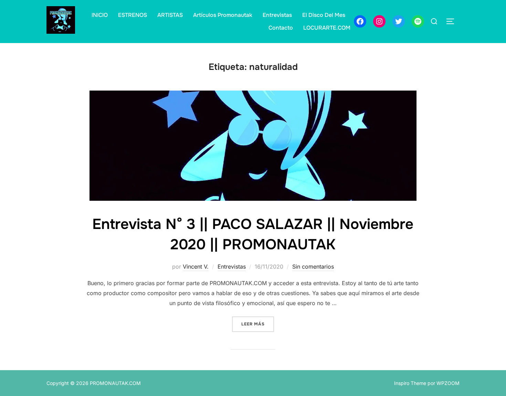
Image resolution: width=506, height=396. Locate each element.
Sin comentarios (313, 266)
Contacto (280, 27)
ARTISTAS (170, 15)
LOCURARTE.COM (326, 27)
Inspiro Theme (410, 383)
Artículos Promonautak (222, 15)
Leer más (257, 324)
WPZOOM (448, 383)
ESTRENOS (132, 15)
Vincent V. (196, 266)
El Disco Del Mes (323, 15)
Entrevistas (277, 15)
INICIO (100, 15)
